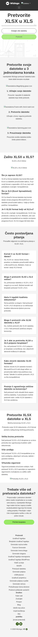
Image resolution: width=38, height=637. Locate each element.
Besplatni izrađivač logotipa (19, 541)
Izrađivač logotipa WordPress (19, 560)
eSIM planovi (19, 575)
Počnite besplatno (19, 522)
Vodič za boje (19, 563)
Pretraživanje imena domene (19, 587)
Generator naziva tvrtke (19, 544)
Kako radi (19, 596)
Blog (19, 605)
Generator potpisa (19, 572)
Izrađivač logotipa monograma (19, 556)
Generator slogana (19, 553)
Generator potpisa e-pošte (19, 581)
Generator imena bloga (19, 550)
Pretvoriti (19, 37)
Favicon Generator (19, 547)
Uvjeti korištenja (19, 611)
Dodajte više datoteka (19, 31)
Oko (19, 614)
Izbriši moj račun (19, 608)
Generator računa (19, 584)
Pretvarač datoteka (19, 569)
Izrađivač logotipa (19, 538)
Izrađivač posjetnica (19, 578)
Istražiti (19, 566)
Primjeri (19, 602)
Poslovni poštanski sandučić (19, 590)
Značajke (19, 599)
